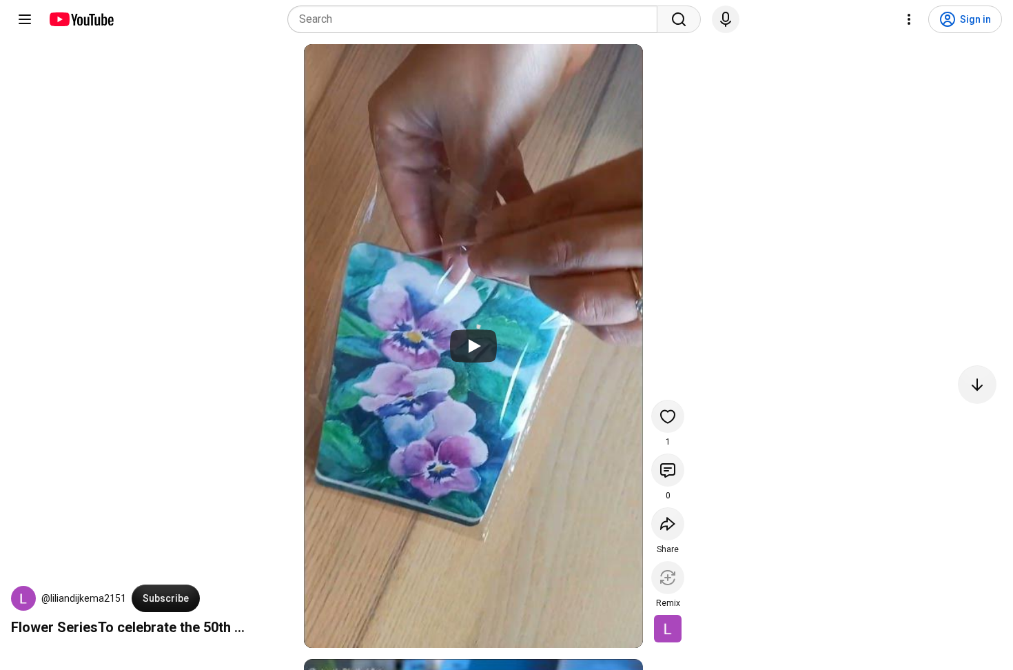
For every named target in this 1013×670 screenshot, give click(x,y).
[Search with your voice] (725, 19)
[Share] (667, 523)
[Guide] (25, 19)
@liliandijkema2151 (83, 598)
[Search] (679, 19)
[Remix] (667, 577)
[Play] (473, 346)
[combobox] (476, 19)
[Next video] (977, 384)
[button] (23, 598)
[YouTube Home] (81, 19)
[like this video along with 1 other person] (667, 416)
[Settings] (909, 19)
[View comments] (667, 470)
